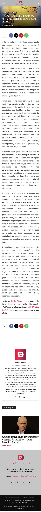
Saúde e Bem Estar (29, 500)
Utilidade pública (24, 502)
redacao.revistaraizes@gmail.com (24, 476)
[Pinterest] (21, 35)
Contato (7, 500)
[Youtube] (25, 397)
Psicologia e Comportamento (9, 12)
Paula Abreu (16, 301)
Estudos (14, 502)
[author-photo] (20, 359)
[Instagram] (20, 397)
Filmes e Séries (16, 500)
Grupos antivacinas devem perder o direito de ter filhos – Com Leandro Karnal (20, 439)
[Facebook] (11, 35)
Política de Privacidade (12, 498)
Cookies (24, 498)
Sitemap (31, 498)
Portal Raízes (8, 25)
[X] (16, 35)
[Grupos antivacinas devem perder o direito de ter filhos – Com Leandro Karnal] (20, 425)
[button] (3, 3)
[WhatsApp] (26, 35)
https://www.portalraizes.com (20, 365)
